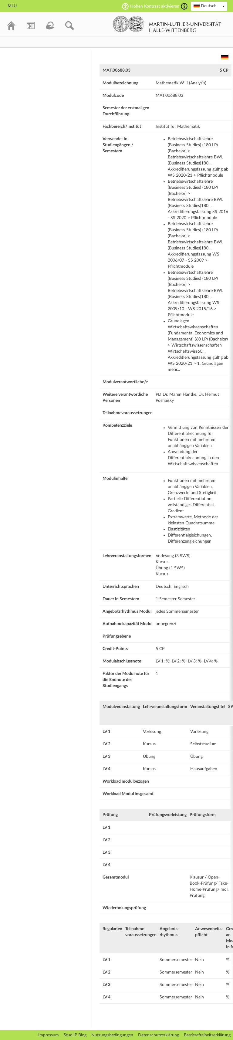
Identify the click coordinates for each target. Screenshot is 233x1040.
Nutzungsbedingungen (112, 1035)
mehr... (174, 370)
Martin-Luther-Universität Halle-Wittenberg (167, 24)
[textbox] (209, 6)
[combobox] (209, 6)
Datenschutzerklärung (158, 1035)
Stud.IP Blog (75, 1035)
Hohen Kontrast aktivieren (154, 6)
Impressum (48, 1035)
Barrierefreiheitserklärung (207, 1035)
